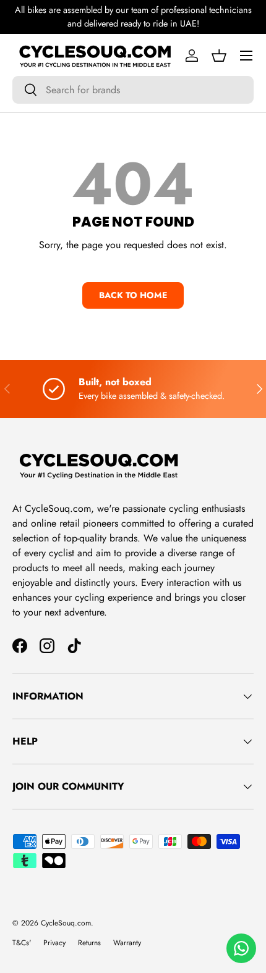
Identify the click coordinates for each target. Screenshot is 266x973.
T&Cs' (21, 942)
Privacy (54, 942)
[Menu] (246, 55)
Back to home (133, 295)
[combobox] (133, 90)
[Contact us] (241, 948)
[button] (219, 55)
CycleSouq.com (66, 923)
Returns (89, 942)
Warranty (127, 942)
